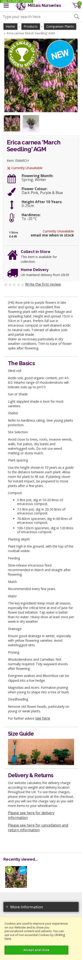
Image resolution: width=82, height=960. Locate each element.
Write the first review (43, 284)
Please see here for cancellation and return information (38, 827)
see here (42, 718)
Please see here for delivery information (31, 815)
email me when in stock (52, 235)
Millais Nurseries (44, 5)
